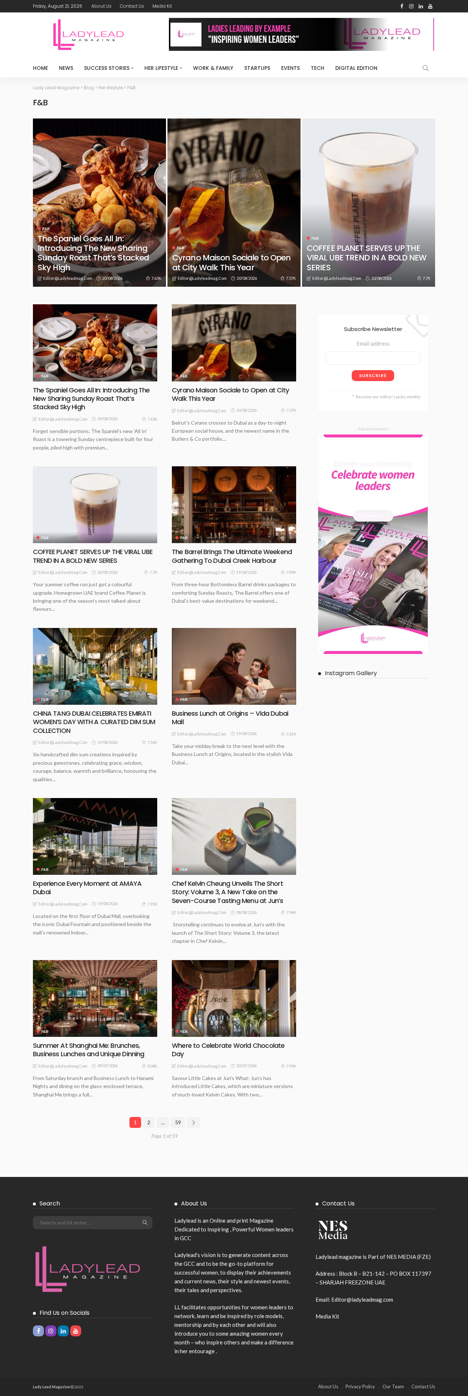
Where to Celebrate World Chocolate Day (228, 1049)
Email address (373, 343)
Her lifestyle (161, 68)
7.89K (291, 572)
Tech (317, 68)
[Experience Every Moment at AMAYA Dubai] (95, 836)
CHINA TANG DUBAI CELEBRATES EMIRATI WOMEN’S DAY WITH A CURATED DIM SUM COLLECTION (94, 722)
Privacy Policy (360, 1386)
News (66, 68)
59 (178, 1122)
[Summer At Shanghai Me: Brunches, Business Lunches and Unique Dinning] (95, 998)
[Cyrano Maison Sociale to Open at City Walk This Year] (234, 202)
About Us (101, 6)
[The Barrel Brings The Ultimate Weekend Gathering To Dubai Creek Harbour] (234, 504)
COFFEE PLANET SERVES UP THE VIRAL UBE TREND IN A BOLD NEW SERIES (366, 257)
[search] (425, 68)
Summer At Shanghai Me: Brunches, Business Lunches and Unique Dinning (88, 1049)
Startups (257, 68)
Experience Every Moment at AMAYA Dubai (87, 887)
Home (40, 68)
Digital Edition (356, 68)
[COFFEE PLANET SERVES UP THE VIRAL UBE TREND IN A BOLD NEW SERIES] (368, 202)
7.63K (156, 278)
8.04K (152, 1066)
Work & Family (213, 68)
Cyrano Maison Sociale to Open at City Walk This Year (231, 262)
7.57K (291, 278)
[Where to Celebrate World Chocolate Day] (234, 998)
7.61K (291, 733)
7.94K (291, 912)
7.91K (152, 904)
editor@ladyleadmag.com (67, 278)
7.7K (426, 278)
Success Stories (106, 68)
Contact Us (132, 6)
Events (290, 68)
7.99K (291, 1066)
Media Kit (162, 6)
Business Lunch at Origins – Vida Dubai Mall (230, 717)
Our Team (393, 1386)
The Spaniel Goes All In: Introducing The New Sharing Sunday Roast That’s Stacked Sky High (93, 253)
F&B (46, 228)
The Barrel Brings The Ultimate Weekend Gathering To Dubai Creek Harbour (232, 556)
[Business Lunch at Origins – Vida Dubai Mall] (234, 666)
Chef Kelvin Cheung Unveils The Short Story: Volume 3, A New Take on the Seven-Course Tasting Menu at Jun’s (227, 892)
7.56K (152, 742)
